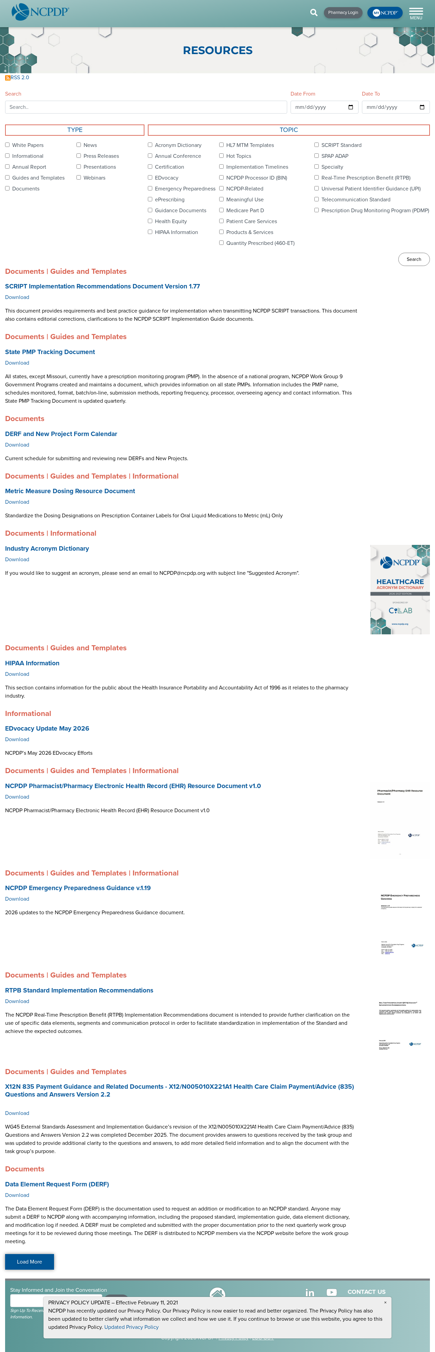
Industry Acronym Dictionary (47, 549)
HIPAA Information (176, 232)
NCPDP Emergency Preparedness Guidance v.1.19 (78, 888)
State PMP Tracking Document (50, 352)
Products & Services (249, 232)
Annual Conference (178, 156)
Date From (303, 93)
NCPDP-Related (244, 188)
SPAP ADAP (334, 156)
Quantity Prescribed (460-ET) (260, 243)
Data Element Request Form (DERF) (57, 1184)
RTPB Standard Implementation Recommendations (79, 990)
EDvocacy (166, 177)
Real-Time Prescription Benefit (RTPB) (366, 177)
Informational (28, 156)
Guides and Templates (38, 177)
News (90, 145)
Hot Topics (238, 156)
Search (13, 93)
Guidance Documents (180, 210)
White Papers (28, 145)
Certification (169, 167)
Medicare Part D (245, 210)
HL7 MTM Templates (250, 145)
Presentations (100, 167)
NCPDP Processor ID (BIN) (256, 177)
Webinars (94, 177)
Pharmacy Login (343, 12)
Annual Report (29, 167)
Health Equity (171, 221)
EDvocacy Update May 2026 (47, 728)
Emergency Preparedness (185, 188)
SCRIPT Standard (341, 145)
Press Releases (101, 156)
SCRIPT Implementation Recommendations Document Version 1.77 (102, 286)
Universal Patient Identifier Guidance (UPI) (371, 188)
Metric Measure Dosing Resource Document (70, 491)
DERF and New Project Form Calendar (61, 434)
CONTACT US (367, 1292)
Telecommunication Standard (355, 199)
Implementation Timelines (257, 167)
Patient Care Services (251, 221)
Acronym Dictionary (178, 145)
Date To (371, 93)
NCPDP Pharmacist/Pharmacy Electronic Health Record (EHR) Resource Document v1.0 (133, 786)
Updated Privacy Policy (131, 1327)
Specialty (332, 167)
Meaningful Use (245, 199)
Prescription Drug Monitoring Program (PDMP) (375, 210)
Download (17, 297)
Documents (25, 188)
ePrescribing (170, 199)
